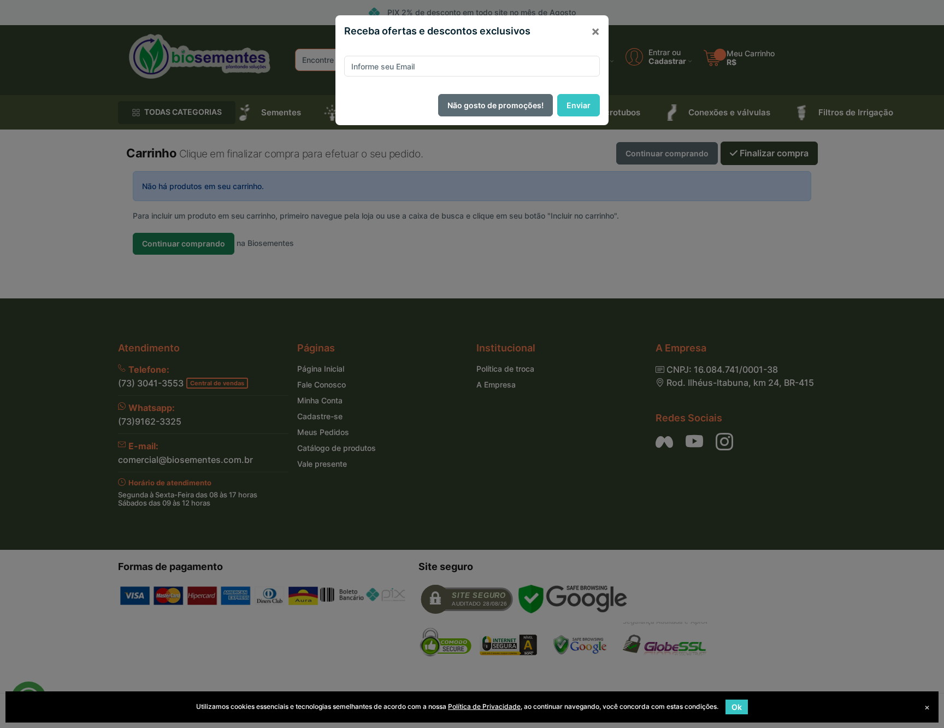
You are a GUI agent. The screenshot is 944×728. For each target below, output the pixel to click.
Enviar (579, 105)
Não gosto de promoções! (495, 105)
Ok (736, 707)
